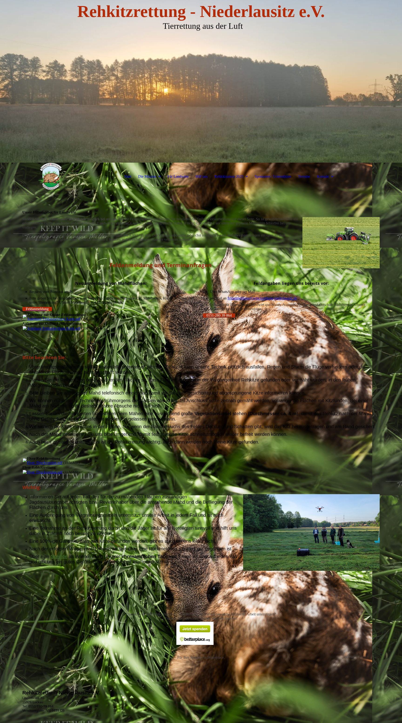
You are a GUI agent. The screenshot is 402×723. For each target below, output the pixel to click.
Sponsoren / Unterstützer (273, 176)
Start (127, 176)
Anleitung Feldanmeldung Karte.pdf (53, 319)
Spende (59, 556)
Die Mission (147, 176)
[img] (201, 81)
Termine (304, 176)
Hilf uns (202, 176)
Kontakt (323, 176)
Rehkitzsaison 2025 (228, 176)
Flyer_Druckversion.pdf (44, 463)
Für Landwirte (178, 176)
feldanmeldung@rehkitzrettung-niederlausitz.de (262, 298)
